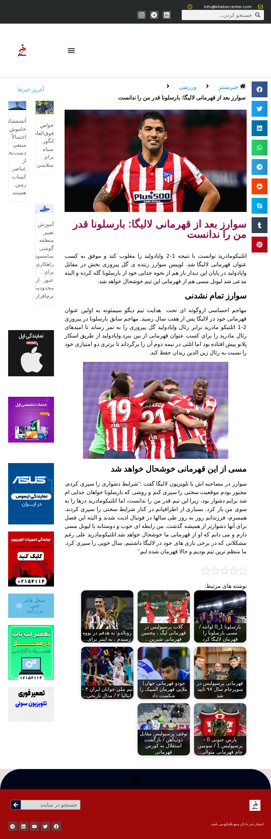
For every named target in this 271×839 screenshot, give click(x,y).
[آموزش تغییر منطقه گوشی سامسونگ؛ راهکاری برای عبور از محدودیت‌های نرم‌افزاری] (45, 208)
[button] (71, 50)
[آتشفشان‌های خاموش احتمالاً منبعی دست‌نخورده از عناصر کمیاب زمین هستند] (17, 105)
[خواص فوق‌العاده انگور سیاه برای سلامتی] (45, 106)
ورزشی (188, 86)
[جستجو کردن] (16, 804)
